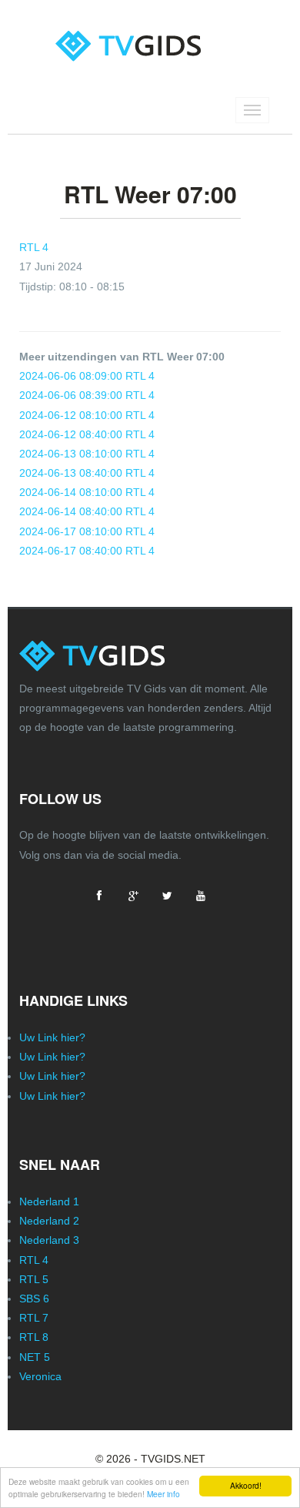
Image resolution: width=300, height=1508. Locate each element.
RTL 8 (33, 1337)
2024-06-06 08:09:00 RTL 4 (87, 376)
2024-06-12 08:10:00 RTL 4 (87, 415)
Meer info (163, 1494)
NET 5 (34, 1357)
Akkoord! (246, 1485)
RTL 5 (33, 1279)
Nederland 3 (49, 1240)
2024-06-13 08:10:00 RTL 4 (87, 453)
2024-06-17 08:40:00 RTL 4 (87, 551)
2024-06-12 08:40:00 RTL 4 (87, 434)
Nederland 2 (49, 1221)
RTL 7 (33, 1318)
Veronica (40, 1376)
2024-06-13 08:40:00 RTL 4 (87, 473)
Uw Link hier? (52, 1037)
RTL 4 (33, 247)
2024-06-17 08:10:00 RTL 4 (87, 531)
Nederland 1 (49, 1201)
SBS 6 (34, 1298)
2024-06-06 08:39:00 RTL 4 (87, 395)
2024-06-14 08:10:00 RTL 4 (87, 492)
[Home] (150, 32)
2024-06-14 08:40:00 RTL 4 (87, 511)
